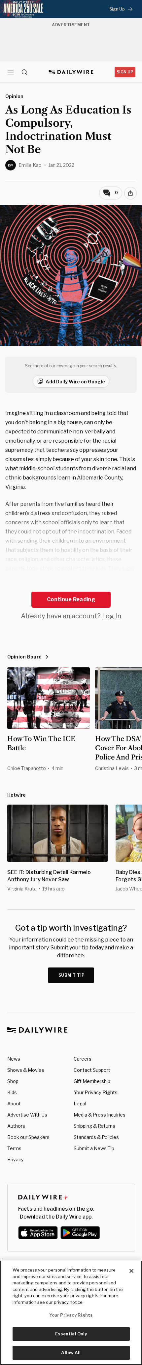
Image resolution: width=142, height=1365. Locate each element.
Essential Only (71, 1333)
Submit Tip (71, 975)
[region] (71, 1312)
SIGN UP (125, 71)
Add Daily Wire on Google (75, 381)
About (14, 1103)
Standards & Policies (96, 1137)
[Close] (131, 1271)
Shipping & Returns (94, 1126)
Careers (82, 1059)
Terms (14, 1148)
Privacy (15, 1159)
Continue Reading (71, 599)
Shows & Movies (25, 1070)
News (13, 1059)
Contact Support (92, 1070)
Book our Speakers (28, 1137)
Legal (80, 1103)
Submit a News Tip (94, 1148)
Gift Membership (92, 1081)
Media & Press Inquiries (99, 1115)
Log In (111, 616)
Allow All (71, 1352)
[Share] (130, 193)
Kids (12, 1092)
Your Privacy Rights (96, 1092)
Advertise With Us (27, 1115)
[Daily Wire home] (71, 72)
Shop (12, 1081)
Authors (16, 1126)
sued (128, 568)
